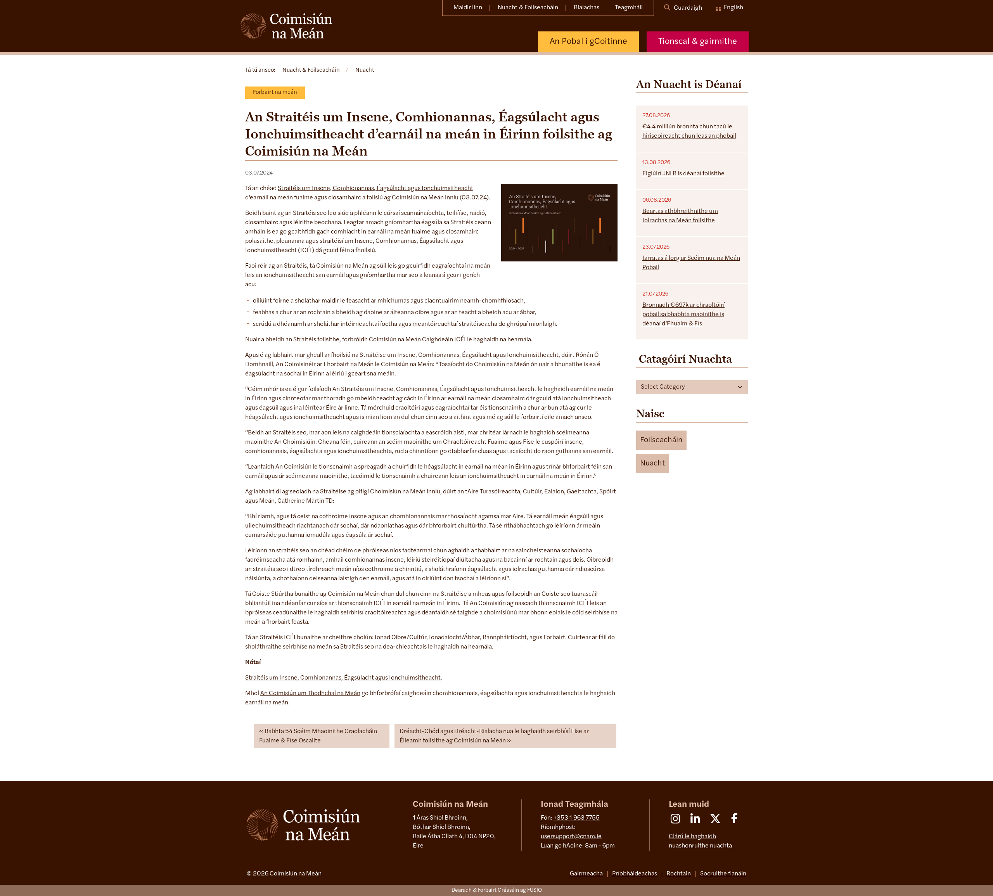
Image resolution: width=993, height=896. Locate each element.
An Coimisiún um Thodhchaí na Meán (310, 693)
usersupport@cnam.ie (571, 837)
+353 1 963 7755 (577, 818)
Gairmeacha (586, 874)
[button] (661, 440)
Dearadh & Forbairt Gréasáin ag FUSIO (497, 890)
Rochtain (678, 874)
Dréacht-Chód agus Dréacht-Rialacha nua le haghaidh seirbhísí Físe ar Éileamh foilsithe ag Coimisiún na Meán (494, 736)
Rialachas (586, 8)
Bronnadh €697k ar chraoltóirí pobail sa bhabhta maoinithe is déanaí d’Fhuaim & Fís (683, 314)
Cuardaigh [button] (687, 8)
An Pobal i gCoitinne (588, 41)
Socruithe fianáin (723, 874)
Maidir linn (467, 8)
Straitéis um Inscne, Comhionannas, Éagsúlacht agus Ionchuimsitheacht (375, 188)
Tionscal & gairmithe (697, 41)
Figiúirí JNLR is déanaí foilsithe (683, 174)
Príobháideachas (634, 874)
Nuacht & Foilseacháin (528, 8)
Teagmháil (629, 8)
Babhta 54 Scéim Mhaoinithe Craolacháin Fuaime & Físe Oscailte (318, 736)
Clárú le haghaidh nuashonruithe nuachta (700, 841)
